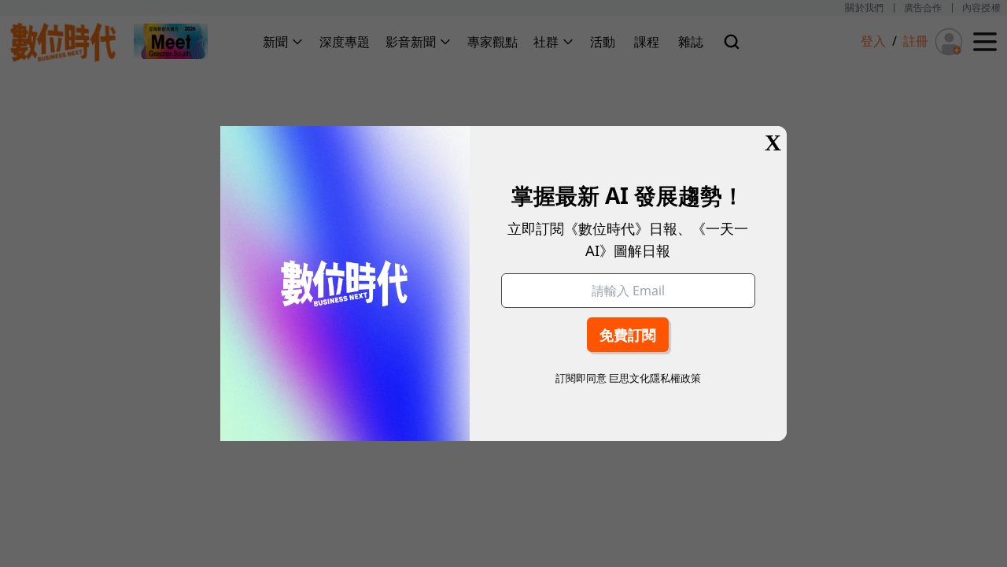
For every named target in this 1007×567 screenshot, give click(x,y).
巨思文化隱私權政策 (655, 378)
